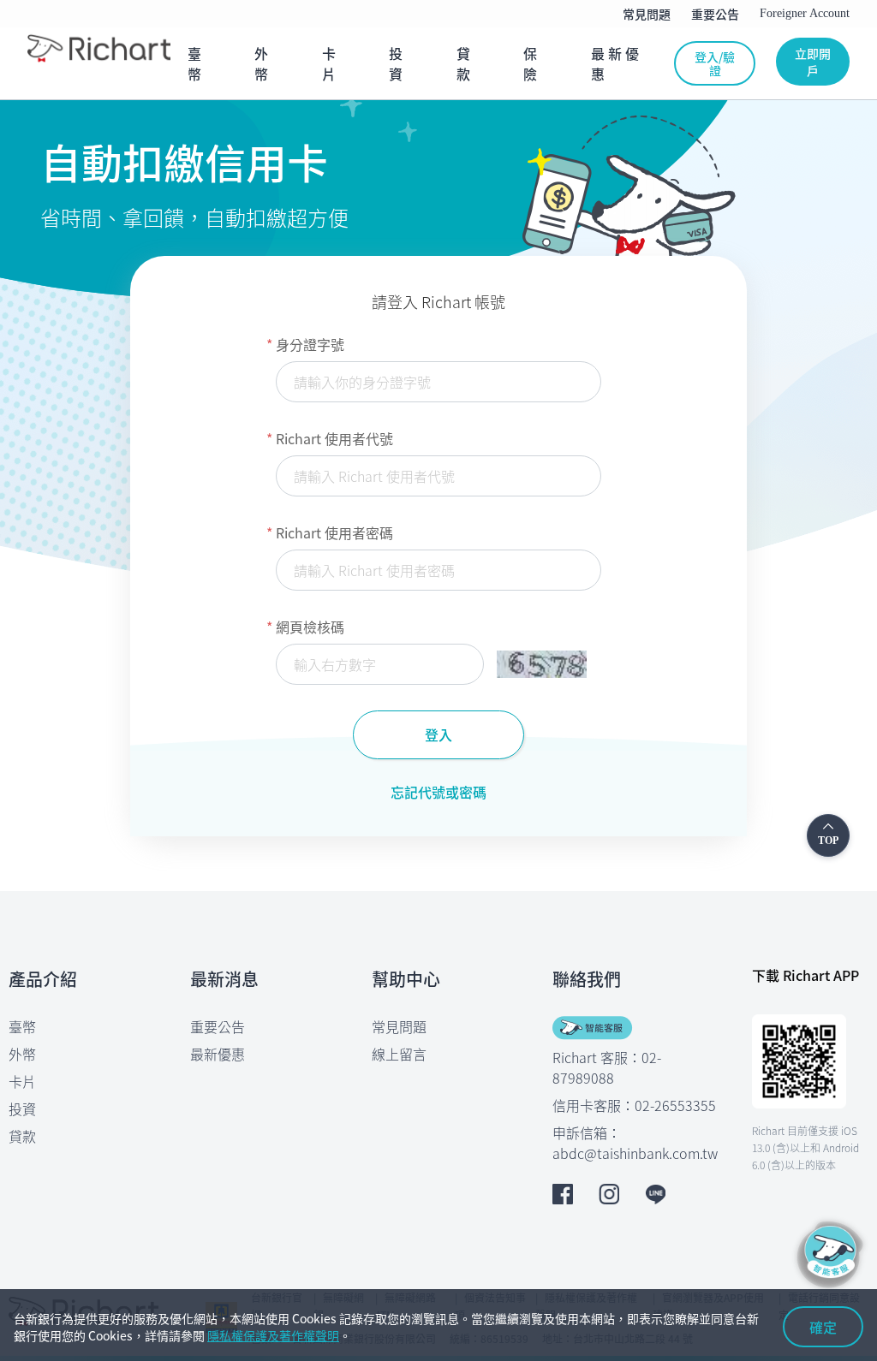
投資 (22, 1108)
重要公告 (217, 1026)
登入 (438, 734)
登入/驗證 (715, 63)
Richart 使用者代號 (334, 438)
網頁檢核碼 (310, 626)
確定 (823, 1326)
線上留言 (399, 1053)
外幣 (22, 1053)
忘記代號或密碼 (438, 792)
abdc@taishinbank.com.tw (635, 1153)
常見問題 (399, 1026)
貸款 (22, 1136)
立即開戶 (813, 62)
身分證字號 (310, 344)
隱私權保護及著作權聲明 (273, 1335)
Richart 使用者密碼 (334, 532)
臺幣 (22, 1026)
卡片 (22, 1081)
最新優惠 (217, 1053)
